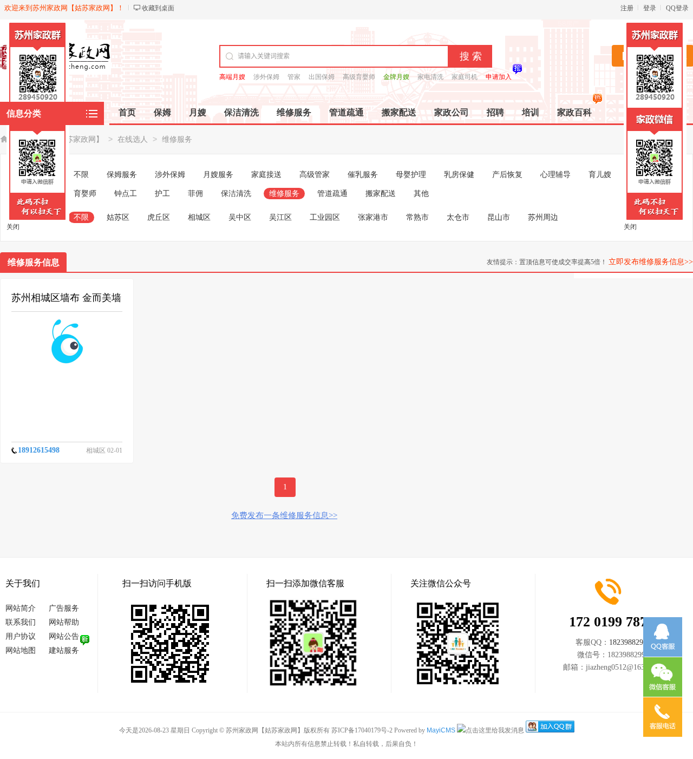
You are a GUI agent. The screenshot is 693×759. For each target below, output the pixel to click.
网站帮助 (64, 622)
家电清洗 (430, 77)
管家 (293, 77)
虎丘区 (158, 217)
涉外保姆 (266, 77)
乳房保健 (459, 175)
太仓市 (458, 217)
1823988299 (628, 642)
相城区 (199, 217)
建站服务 (64, 650)
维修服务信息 (34, 262)
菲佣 (195, 193)
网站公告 (64, 636)
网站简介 (20, 608)
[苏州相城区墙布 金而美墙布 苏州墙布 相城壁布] (66, 341)
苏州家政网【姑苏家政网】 (57, 139)
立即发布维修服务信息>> (651, 262)
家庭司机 (465, 77)
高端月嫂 (232, 77)
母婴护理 (411, 175)
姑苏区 (118, 217)
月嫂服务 (218, 175)
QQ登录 (677, 8)
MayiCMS (441, 730)
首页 (127, 112)
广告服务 (64, 608)
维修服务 (177, 139)
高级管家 (314, 175)
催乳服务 (363, 175)
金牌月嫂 (396, 77)
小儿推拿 (644, 175)
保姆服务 (122, 175)
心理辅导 (555, 175)
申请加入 (499, 77)
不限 (81, 175)
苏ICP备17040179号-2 (362, 730)
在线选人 (132, 139)
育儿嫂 (600, 175)
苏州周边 (543, 217)
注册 (626, 8)
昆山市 (498, 217)
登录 (649, 8)
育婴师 (85, 193)
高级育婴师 (359, 77)
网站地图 (20, 650)
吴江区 (280, 217)
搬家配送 (380, 193)
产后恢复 (507, 175)
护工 (162, 193)
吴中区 (239, 217)
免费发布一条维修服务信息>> (284, 515)
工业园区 (325, 217)
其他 (421, 193)
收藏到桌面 (158, 8)
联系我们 (20, 622)
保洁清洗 (236, 193)
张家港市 (373, 217)
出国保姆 (322, 77)
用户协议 (20, 636)
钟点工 (125, 193)
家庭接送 (266, 175)
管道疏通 (332, 193)
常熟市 (417, 217)
